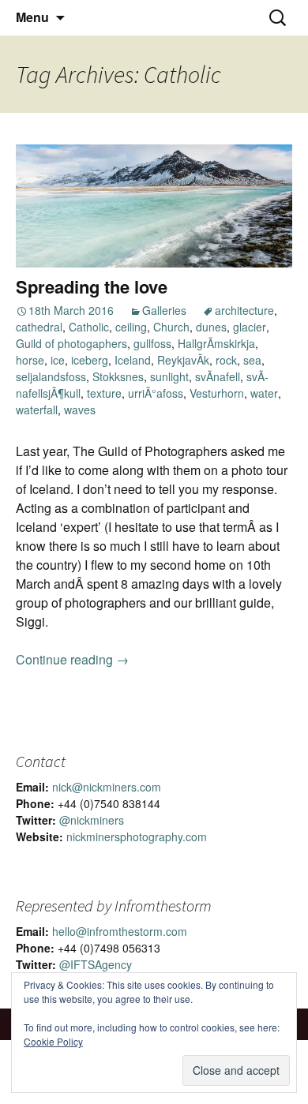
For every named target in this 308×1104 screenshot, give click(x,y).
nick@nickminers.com (106, 787)
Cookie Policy (53, 1041)
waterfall (37, 409)
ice (58, 360)
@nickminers (91, 820)
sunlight (169, 376)
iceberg (89, 360)
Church (171, 327)
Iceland (133, 360)
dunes (211, 327)
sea (252, 360)
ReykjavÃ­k (183, 360)
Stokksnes (118, 376)
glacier (249, 327)
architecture (244, 310)
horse (30, 360)
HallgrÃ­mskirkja (216, 343)
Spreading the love (91, 286)
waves (80, 409)
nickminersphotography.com (136, 836)
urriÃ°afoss (155, 393)
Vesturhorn (217, 393)
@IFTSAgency (95, 964)
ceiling (131, 327)
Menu (32, 17)
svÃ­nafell (217, 376)
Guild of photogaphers (71, 343)
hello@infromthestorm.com (119, 931)
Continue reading (72, 659)
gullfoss (152, 343)
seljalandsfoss (51, 376)
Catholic (89, 327)
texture (104, 393)
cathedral (39, 327)
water (264, 393)
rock (226, 360)
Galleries (164, 310)
